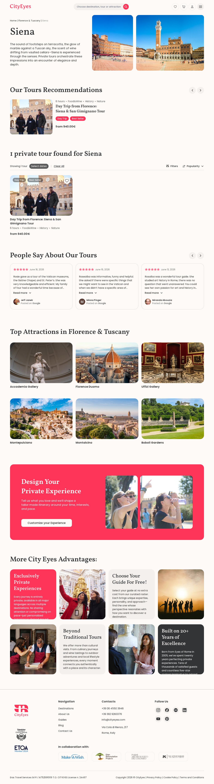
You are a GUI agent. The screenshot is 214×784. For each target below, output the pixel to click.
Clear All (59, 166)
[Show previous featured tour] (192, 90)
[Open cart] (183, 6)
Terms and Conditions (192, 777)
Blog (61, 725)
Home (13, 20)
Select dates (39, 166)
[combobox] (101, 6)
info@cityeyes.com (113, 720)
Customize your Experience (47, 523)
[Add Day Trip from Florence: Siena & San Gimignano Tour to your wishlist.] (67, 181)
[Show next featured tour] (200, 90)
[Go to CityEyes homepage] (20, 6)
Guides (62, 720)
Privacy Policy (154, 777)
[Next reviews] (200, 255)
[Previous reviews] (192, 255)
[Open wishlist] (175, 6)
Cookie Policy (170, 777)
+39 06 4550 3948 (113, 708)
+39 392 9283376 (112, 714)
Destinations (66, 708)
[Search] (126, 7)
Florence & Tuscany (29, 20)
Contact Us (65, 731)
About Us (63, 714)
